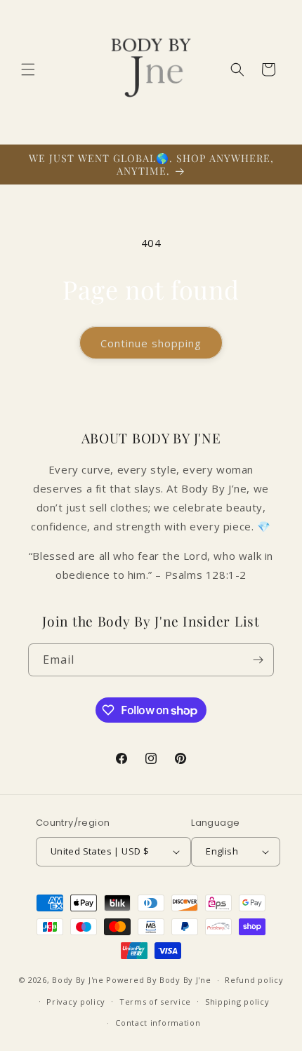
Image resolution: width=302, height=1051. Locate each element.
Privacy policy (75, 1001)
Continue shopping (151, 343)
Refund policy (254, 980)
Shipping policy (237, 1001)
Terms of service (155, 1001)
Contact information (157, 1022)
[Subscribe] (257, 659)
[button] (28, 69)
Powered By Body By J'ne (158, 980)
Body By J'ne (77, 980)
